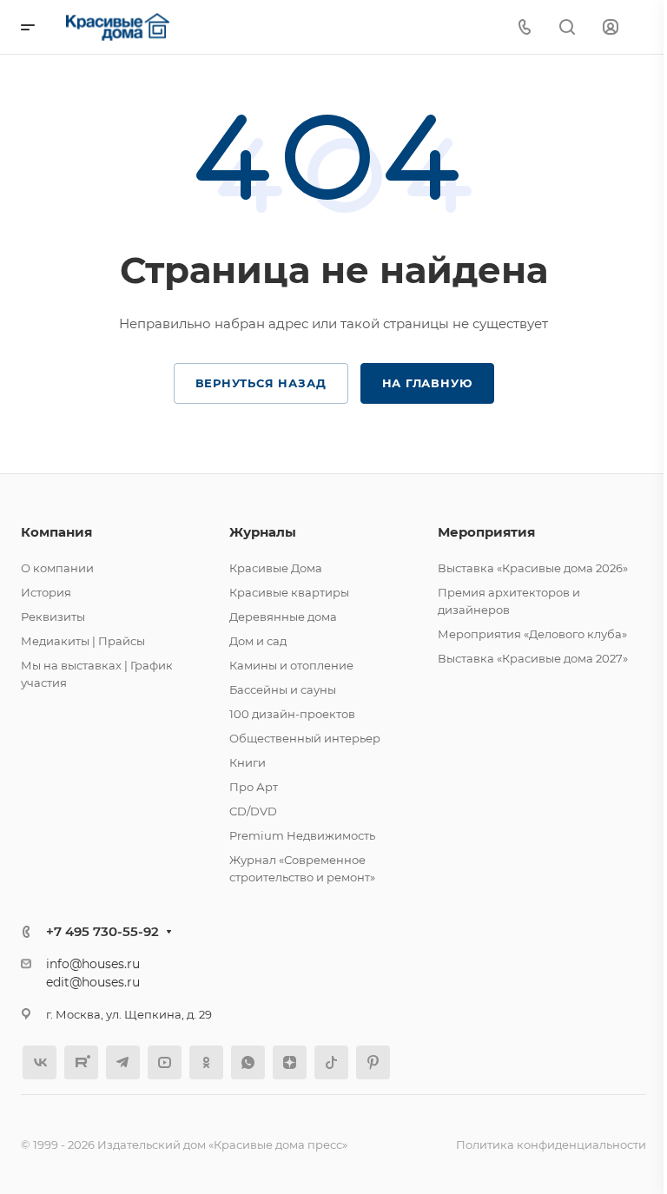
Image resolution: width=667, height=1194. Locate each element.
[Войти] (610, 27)
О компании (57, 568)
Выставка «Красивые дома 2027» (533, 658)
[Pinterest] (373, 1062)
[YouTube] (165, 1062)
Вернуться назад (261, 383)
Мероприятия (486, 532)
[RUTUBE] (81, 1062)
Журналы (262, 532)
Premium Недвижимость (302, 835)
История (46, 592)
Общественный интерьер (304, 738)
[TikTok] (331, 1062)
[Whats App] (248, 1062)
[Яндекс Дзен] (290, 1062)
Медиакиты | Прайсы (83, 641)
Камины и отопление (291, 665)
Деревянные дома (283, 616)
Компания (56, 532)
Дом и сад (258, 641)
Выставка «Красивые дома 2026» (533, 568)
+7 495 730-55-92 (102, 931)
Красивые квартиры (289, 592)
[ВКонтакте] (39, 1062)
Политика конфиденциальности (551, 1144)
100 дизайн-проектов (292, 714)
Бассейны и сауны (282, 689)
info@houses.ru (93, 964)
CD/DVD (253, 811)
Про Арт (253, 787)
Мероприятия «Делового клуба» (532, 634)
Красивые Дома (275, 568)
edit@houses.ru (93, 982)
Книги (247, 762)
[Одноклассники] (206, 1062)
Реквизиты (53, 616)
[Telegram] (123, 1062)
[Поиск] (566, 27)
